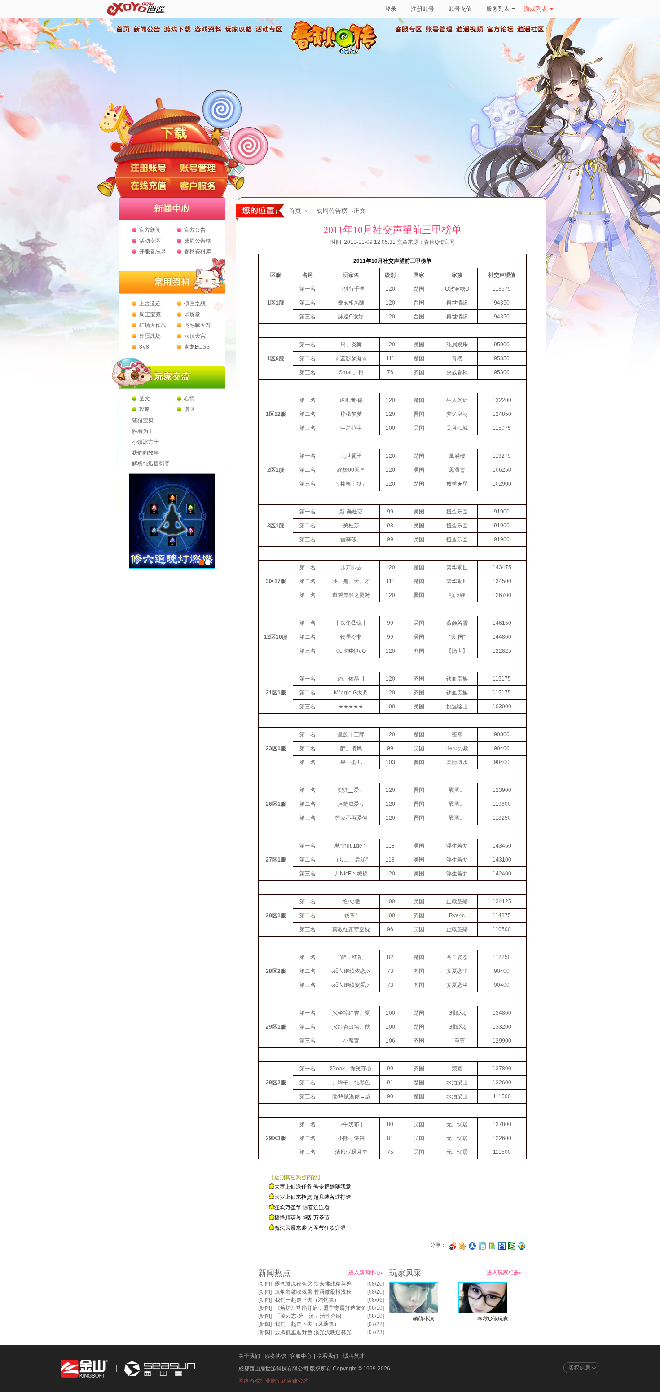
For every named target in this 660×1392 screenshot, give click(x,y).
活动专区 (268, 29)
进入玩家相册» (504, 1272)
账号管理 (439, 29)
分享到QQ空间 (521, 1246)
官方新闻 (150, 230)
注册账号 (422, 8)
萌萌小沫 (423, 1319)
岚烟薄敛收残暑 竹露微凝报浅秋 (313, 1292)
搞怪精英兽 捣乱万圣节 (302, 1218)
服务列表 (498, 8)
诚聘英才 (354, 1356)
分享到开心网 (462, 1246)
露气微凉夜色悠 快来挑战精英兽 (313, 1284)
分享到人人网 (472, 1246)
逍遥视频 (470, 29)
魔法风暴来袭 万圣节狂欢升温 (310, 1228)
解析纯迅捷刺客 (151, 463)
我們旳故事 (145, 453)
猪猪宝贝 (143, 420)
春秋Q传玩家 (492, 1319)
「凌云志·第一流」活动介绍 (308, 1316)
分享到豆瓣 (511, 1246)
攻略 (144, 409)
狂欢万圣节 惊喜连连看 (302, 1207)
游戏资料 (207, 29)
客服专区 (408, 29)
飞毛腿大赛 (197, 325)
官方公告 (195, 230)
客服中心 (301, 1356)
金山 (84, 1369)
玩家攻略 (238, 29)
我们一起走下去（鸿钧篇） (307, 1300)
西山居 (158, 1369)
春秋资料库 (197, 251)
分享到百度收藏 (502, 1246)
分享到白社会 (482, 1246)
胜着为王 (143, 431)
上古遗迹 (150, 303)
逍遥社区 (531, 29)
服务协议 (275, 1356)
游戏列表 (535, 8)
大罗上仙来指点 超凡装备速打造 (312, 1197)
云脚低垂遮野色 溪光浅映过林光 (313, 1332)
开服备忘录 (152, 251)
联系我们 (327, 1356)
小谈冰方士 (145, 442)
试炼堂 (192, 314)
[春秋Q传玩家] (482, 1311)
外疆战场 (150, 336)
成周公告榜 (197, 241)
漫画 (189, 409)
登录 (390, 8)
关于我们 (249, 1356)
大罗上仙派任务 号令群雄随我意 (312, 1187)
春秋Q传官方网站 (336, 54)
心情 (189, 398)
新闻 (265, 1284)
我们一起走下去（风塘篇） (307, 1324)
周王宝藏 (150, 314)
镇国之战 (195, 303)
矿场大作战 (152, 325)
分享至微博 (452, 1246)
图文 (144, 398)
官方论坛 (500, 29)
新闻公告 (146, 29)
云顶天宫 (195, 336)
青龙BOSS (197, 347)
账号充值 (460, 8)
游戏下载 (177, 29)
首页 (122, 29)
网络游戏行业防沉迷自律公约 (273, 1381)
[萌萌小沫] (413, 1311)
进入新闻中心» (366, 1272)
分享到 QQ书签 (492, 1246)
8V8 (144, 347)
